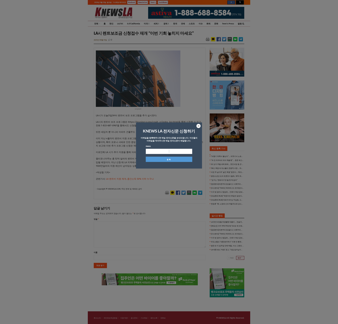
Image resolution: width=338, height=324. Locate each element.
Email (148, 146)
